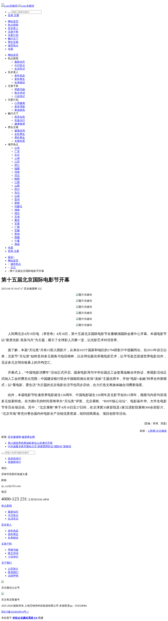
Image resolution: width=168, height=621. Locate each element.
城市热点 (15, 264)
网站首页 (13, 21)
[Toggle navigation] (2, 3)
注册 (16, 15)
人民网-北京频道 (157, 430)
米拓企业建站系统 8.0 (24, 617)
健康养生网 (28, 437)
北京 (13, 267)
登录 (11, 15)
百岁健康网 (14, 437)
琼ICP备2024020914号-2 (15, 611)
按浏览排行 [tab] (14, 458)
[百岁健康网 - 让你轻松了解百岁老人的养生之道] (84, 6)
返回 (10, 257)
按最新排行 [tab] (14, 462)
